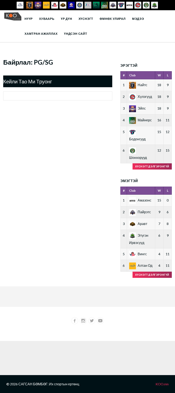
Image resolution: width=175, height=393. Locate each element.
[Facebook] (74, 321)
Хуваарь (46, 18)
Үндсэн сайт (75, 33)
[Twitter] (92, 321)
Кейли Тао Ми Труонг (27, 81)
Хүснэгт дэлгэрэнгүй (152, 166)
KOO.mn (162, 384)
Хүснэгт (86, 18)
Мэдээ (138, 18)
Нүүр (29, 18)
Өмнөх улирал (113, 18)
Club (132, 75)
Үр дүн (66, 18)
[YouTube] (100, 321)
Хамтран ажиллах (41, 33)
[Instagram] (83, 321)
